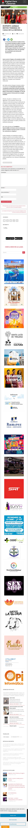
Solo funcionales (13, 819)
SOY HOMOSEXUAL (12, 793)
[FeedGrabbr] (14, 727)
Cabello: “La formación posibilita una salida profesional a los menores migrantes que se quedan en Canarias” (14, 758)
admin (14, 33)
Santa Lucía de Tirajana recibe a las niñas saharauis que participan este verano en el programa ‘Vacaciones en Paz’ (14, 763)
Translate (20, 736)
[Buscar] (23, 252)
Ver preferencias (13, 824)
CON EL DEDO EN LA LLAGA (14, 247)
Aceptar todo (13, 815)
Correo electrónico (5, 192)
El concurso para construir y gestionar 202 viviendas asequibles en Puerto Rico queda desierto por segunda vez (14, 750)
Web (2, 197)
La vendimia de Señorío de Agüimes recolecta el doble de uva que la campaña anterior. (13, 754)
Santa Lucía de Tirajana (7, 162)
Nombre (3, 187)
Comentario (3, 172)
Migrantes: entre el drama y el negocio (16, 773)
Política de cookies (12, 810)
